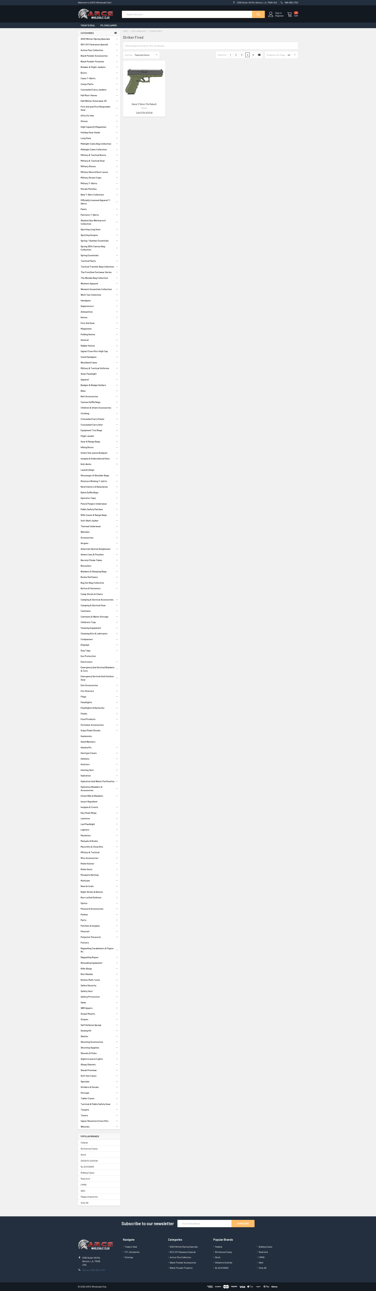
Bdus (83, 390)
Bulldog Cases (87, 1172)
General (85, 340)
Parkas (84, 914)
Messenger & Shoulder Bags (95, 475)
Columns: (222, 54)
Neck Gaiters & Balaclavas (94, 486)
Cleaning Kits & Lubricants (94, 633)
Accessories (87, 537)
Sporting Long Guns (90, 229)
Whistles (85, 1126)
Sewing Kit (86, 1030)
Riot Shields (87, 974)
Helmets (85, 758)
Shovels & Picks (89, 1053)
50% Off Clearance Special (94, 44)
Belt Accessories (89, 396)
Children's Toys (88, 622)
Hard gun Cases (89, 753)
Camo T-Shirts (88, 78)
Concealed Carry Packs (92, 419)
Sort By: (129, 55)
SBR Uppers (87, 1008)
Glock (83, 1154)
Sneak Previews (89, 1070)
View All (84, 1202)
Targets (85, 1109)
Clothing (85, 413)
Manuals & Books (89, 841)
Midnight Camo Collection (94, 149)
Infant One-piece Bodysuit (94, 452)
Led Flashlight (88, 824)
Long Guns (86, 138)
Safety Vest (87, 991)
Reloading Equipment (91, 963)
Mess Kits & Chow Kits (92, 846)
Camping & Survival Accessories (97, 599)
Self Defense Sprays (91, 1025)
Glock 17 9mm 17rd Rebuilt (144, 104)
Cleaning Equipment (91, 628)
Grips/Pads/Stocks (90, 730)
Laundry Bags (87, 470)
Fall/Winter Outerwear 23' (94, 101)
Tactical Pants (88, 261)
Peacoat (85, 931)
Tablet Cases (87, 1098)
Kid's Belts (86, 464)
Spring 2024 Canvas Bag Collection (93, 248)
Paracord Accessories (92, 908)
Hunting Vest (87, 770)
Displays (85, 644)
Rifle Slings (86, 968)
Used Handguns (88, 357)
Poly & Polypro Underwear (94, 503)
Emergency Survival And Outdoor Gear (97, 678)
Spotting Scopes (89, 235)
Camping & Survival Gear (93, 605)
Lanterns (85, 818)
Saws (83, 1002)
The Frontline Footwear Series (96, 272)
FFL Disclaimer (108, 25)
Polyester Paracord (91, 937)
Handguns (86, 300)
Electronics (86, 661)
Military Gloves (88, 166)
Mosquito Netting (90, 875)
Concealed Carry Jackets (93, 89)
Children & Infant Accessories (96, 407)
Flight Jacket (87, 436)
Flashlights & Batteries (92, 708)
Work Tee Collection (91, 294)
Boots (84, 72)
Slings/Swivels (88, 1064)
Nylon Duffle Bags (89, 492)
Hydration (86, 775)
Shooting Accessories (92, 1042)
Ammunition (87, 311)
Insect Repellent (89, 801)
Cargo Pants (87, 84)
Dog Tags (85, 650)
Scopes (84, 1019)
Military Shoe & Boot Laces (94, 172)
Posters (85, 942)
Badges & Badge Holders (93, 385)
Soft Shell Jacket (89, 520)
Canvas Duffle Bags (90, 402)
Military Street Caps (91, 177)
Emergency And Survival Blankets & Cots (97, 669)
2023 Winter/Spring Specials (95, 39)
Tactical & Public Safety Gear (96, 1104)
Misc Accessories (89, 858)
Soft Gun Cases (88, 1075)
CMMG (84, 1184)
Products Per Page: (276, 55)
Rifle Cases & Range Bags (94, 515)
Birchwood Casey (89, 1148)
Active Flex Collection (92, 50)
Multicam (85, 880)
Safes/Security (88, 985)
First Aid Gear (88, 323)
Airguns (84, 543)
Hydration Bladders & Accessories (92, 789)
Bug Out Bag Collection (92, 582)
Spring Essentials (90, 255)
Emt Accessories (89, 685)
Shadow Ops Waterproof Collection (93, 222)
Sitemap (129, 1257)
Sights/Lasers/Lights (92, 1059)
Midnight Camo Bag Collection (96, 143)
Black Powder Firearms (92, 61)
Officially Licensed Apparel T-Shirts (96, 202)
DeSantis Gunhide (89, 1160)
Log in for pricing (144, 112)
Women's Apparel (89, 283)
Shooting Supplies (90, 1047)
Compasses (87, 639)
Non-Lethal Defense (91, 897)
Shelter (84, 1036)
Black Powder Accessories (94, 55)
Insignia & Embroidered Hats (95, 458)
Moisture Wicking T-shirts (94, 481)
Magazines (86, 328)
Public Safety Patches (92, 509)
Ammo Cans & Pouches (92, 554)
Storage (85, 1092)
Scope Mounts (88, 1013)
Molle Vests (86, 869)
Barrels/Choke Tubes (91, 560)
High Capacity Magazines (93, 127)
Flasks (84, 713)
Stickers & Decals (90, 1087)
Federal (84, 1142)
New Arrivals (87, 886)
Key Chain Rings (88, 812)
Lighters (85, 829)
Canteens (86, 611)
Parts (83, 920)
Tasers (84, 1115)
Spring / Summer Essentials (95, 240)
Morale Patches (89, 189)
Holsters (85, 764)
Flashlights (86, 702)
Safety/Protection (90, 996)
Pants (84, 209)
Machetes (86, 835)
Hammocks (86, 736)
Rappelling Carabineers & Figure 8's (97, 950)
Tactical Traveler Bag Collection (97, 266)
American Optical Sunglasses (95, 549)
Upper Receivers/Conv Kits (94, 1121)
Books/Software (89, 577)
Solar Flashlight (89, 373)
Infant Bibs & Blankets (92, 795)
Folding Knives (88, 334)
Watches (85, 532)
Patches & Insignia (90, 925)
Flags (83, 696)
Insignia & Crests (89, 807)
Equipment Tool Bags (91, 430)
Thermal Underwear (91, 526)
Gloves (84, 121)
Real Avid (85, 1178)
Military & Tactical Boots (93, 155)
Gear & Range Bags (90, 441)
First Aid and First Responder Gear (95, 108)
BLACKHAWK (87, 1166)
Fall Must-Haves (89, 95)
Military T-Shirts (89, 183)
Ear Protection (88, 656)
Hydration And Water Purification (97, 781)
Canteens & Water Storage (94, 616)
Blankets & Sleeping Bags (94, 571)
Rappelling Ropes (89, 957)
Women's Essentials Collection (96, 289)
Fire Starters (87, 691)
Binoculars (86, 565)
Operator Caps (88, 498)
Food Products (88, 719)
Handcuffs (86, 747)
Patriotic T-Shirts (90, 215)
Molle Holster (87, 863)
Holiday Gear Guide (90, 132)
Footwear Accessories (92, 725)
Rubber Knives (88, 345)
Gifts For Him (87, 115)
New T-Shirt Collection (92, 194)
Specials (85, 1081)
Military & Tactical (90, 852)
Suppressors (87, 306)
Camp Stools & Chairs (92, 594)
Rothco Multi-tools (90, 980)
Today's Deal (87, 25)
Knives (84, 317)
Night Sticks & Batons (92, 892)
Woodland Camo (89, 362)
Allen (83, 1190)
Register (279, 15)
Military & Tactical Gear (93, 160)
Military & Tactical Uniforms (95, 368)
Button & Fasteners (91, 588)
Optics (84, 903)
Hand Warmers (88, 741)
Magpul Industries (89, 1196)
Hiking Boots (87, 447)
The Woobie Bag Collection (94, 278)
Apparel (85, 379)
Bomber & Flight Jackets (93, 67)
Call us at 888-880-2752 (93, 1270)
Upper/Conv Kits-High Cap (94, 351)
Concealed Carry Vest (92, 424)
